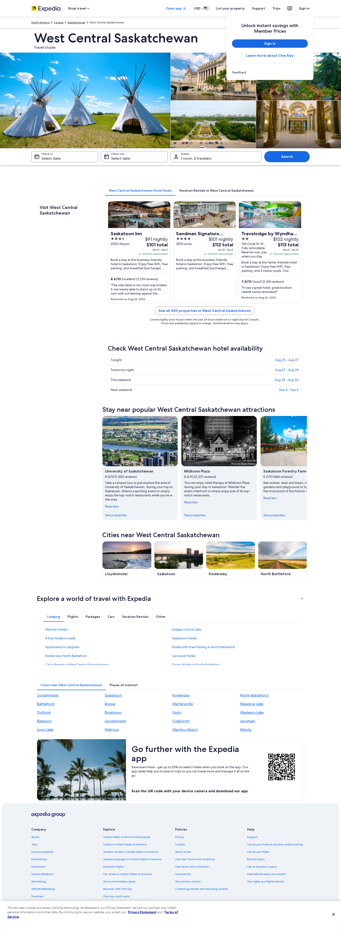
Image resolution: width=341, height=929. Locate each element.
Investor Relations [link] (42, 874)
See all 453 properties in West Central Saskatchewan (204, 310)
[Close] (333, 914)
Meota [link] (245, 729)
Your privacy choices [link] (188, 881)
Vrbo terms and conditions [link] (192, 867)
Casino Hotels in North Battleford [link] (195, 665)
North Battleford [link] (254, 695)
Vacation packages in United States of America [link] (132, 859)
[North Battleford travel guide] (282, 560)
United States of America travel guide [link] (126, 837)
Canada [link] (58, 22)
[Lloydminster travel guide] (126, 560)
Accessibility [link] (183, 874)
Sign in (304, 8)
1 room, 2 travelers (196, 158)
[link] (269, 72)
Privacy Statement (142, 912)
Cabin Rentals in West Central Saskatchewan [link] (77, 665)
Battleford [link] (45, 703)
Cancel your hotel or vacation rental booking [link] (274, 844)
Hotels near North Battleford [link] (66, 656)
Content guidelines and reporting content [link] (201, 889)
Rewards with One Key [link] (117, 889)
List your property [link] (42, 852)
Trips (276, 8)
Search (287, 156)
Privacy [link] (179, 837)
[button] (170, 598)
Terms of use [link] (183, 852)
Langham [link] (247, 721)
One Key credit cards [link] (116, 896)
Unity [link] (176, 712)
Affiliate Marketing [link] (43, 889)
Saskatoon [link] (113, 695)
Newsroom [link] (38, 867)
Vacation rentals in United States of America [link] (130, 852)
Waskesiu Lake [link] (252, 712)
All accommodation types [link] (119, 881)
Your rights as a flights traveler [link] (265, 881)
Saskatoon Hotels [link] (184, 638)
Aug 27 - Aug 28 (287, 370)
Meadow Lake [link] (251, 703)
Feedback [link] (37, 896)
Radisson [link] (44, 721)
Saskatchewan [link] (76, 22)
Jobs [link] (34, 844)
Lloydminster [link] (48, 695)
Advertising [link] (38, 881)
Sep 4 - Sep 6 (289, 390)
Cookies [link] (180, 844)
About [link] (35, 837)
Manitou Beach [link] (185, 729)
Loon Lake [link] (45, 729)
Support (258, 8)
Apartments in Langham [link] (62, 647)
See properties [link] (116, 515)
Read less (112, 506)
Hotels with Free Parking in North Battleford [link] (203, 647)
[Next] (307, 468)
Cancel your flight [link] (258, 852)
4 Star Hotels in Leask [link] (60, 638)
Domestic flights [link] (113, 867)
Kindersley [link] (181, 695)
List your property (230, 8)
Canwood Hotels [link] (184, 656)
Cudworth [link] (181, 721)
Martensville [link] (182, 703)
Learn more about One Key (270, 55)
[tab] (140, 190)
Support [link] (252, 837)
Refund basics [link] (256, 859)
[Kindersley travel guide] (230, 560)
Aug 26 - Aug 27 (287, 360)
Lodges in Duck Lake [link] (186, 629)
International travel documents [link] (266, 874)
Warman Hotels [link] (56, 629)
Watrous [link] (112, 729)
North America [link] (40, 22)
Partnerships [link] (39, 859)
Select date (51, 158)
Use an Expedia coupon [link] (262, 867)
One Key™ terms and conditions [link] (195, 859)
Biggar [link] (110, 703)
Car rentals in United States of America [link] (127, 874)
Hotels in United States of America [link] (124, 844)
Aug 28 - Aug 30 (287, 380)
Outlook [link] (44, 712)
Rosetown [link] (113, 712)
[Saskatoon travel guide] (178, 560)
